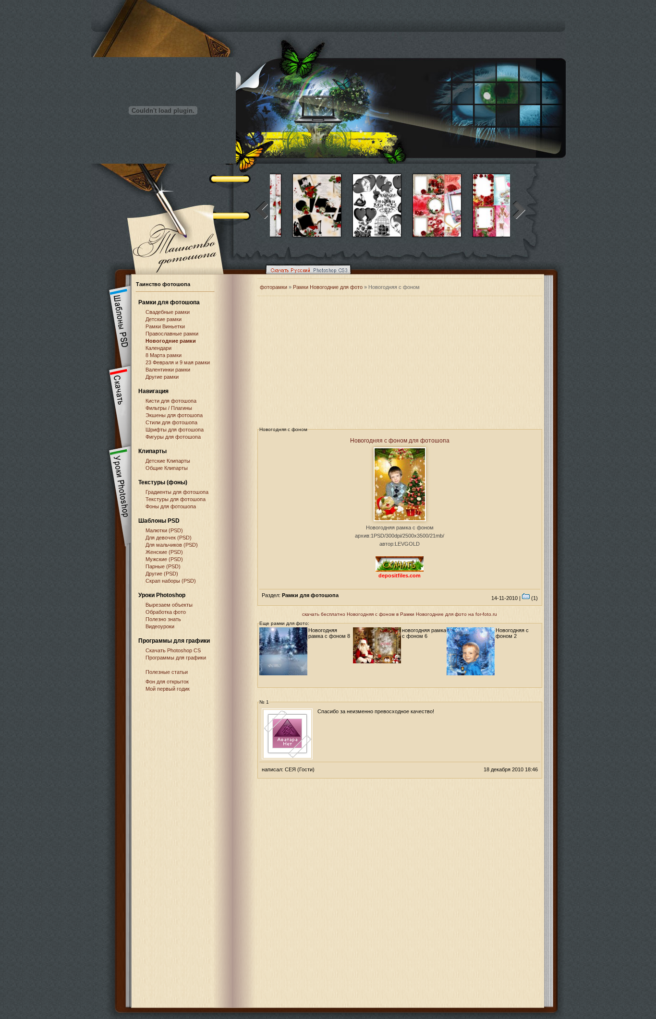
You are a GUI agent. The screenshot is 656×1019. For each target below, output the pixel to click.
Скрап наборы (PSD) (171, 581)
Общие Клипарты (167, 468)
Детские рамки (164, 319)
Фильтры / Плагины (169, 408)
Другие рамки (162, 377)
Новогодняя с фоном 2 (512, 633)
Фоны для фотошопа (171, 506)
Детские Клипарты (168, 461)
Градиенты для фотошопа (177, 492)
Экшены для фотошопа (174, 415)
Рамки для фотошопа (169, 302)
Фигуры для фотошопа (173, 437)
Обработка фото (166, 612)
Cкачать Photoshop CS (173, 650)
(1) (534, 598)
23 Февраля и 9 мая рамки (178, 362)
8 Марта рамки (164, 355)
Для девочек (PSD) (169, 537)
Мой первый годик (168, 689)
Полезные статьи (167, 672)
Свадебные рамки (168, 312)
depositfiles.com (399, 575)
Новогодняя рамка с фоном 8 (329, 633)
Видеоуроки (160, 626)
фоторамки (273, 287)
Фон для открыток (167, 681)
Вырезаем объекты (169, 605)
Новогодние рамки (171, 341)
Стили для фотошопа (171, 422)
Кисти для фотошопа (171, 401)
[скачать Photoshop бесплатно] (305, 276)
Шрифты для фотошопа (175, 429)
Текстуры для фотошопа (176, 499)
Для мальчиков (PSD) (172, 545)
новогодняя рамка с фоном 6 (424, 633)
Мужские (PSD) (164, 559)
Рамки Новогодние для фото (328, 287)
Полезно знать (163, 619)
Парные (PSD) (163, 566)
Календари (158, 348)
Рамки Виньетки (165, 326)
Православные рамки (172, 333)
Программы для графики (176, 657)
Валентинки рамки (168, 369)
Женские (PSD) (164, 552)
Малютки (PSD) (164, 530)
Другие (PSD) (162, 573)
